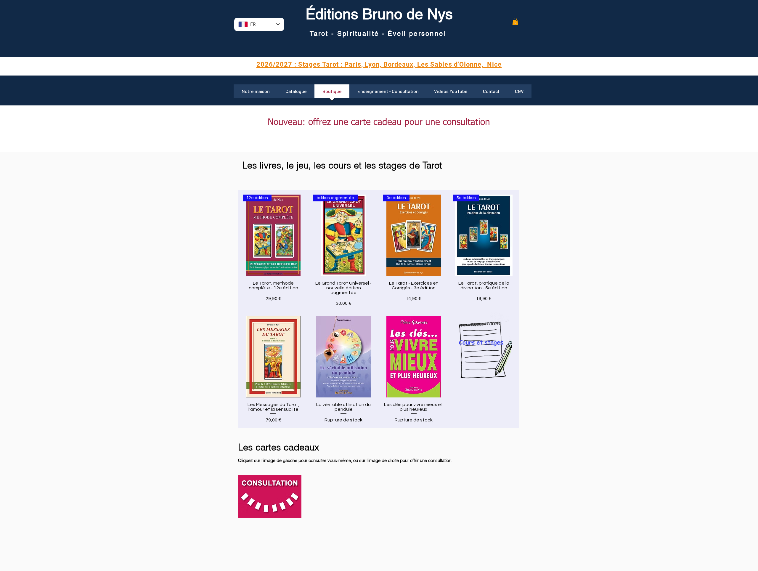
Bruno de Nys (405, 14)
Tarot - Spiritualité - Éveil (359, 33)
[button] (515, 21)
